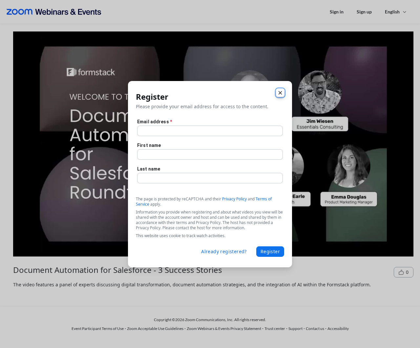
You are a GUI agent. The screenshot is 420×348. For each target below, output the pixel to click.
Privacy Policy (234, 199)
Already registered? (224, 251)
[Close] (280, 93)
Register (270, 251)
